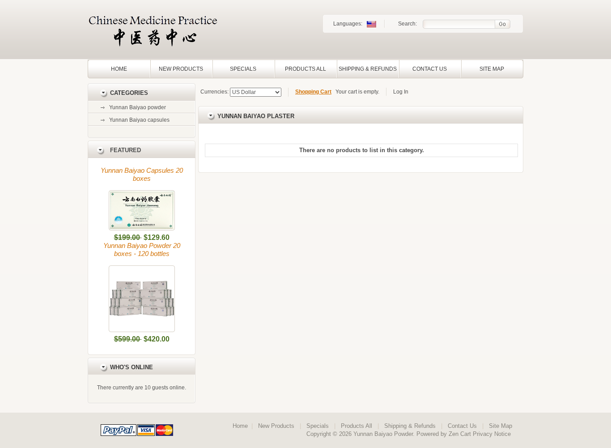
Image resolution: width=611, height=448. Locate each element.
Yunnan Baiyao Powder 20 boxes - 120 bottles (141, 249)
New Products (181, 69)
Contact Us (429, 69)
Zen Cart (460, 434)
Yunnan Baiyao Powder (383, 434)
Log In (400, 92)
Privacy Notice (492, 434)
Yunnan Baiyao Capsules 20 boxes (142, 174)
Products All (305, 69)
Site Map (491, 69)
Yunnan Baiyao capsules (139, 120)
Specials (243, 69)
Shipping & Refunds (368, 69)
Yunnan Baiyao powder (137, 107)
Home (119, 69)
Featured (125, 150)
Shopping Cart (313, 92)
